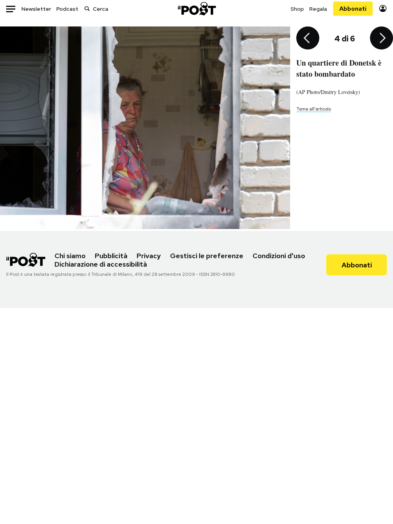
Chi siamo (70, 255)
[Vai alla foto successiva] (381, 38)
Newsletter (36, 8)
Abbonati (353, 9)
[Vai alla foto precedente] (307, 38)
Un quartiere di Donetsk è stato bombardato (338, 68)
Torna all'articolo (313, 109)
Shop (297, 8)
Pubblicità (111, 255)
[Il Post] (196, 8)
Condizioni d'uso (279, 255)
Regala (318, 8)
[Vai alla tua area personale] (383, 9)
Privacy (149, 255)
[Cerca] (87, 8)
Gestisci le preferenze (206, 255)
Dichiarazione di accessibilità (100, 264)
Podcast (67, 8)
